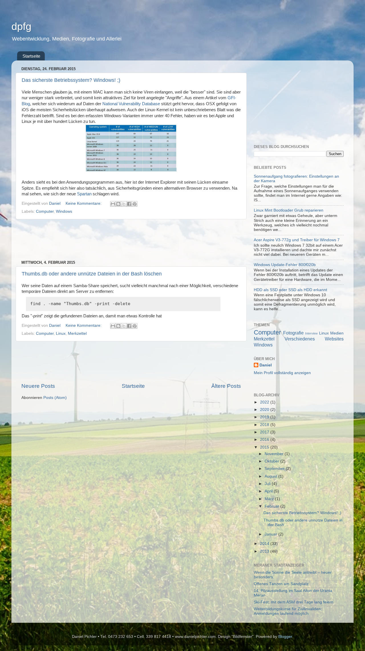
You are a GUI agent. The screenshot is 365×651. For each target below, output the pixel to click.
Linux (61, 333)
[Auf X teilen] (124, 204)
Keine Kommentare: (84, 203)
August (271, 476)
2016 (265, 439)
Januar (271, 534)
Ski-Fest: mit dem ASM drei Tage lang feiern (293, 602)
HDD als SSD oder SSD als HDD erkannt (290, 290)
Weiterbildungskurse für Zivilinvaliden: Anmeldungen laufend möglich (288, 611)
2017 (265, 432)
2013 (265, 551)
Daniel (265, 365)
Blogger (285, 636)
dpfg (21, 26)
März (270, 499)
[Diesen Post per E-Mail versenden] (113, 204)
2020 (265, 409)
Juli (268, 484)
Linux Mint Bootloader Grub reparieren (288, 210)
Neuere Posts (38, 386)
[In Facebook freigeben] (129, 204)
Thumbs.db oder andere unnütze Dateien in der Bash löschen (92, 274)
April (269, 491)
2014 (265, 544)
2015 (265, 447)
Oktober (272, 461)
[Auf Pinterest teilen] (134, 204)
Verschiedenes (300, 338)
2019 (265, 417)
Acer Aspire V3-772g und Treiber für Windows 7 (297, 240)
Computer (45, 211)
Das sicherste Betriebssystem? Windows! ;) (71, 80)
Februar (272, 506)
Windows (64, 211)
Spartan (84, 194)
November (275, 454)
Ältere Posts (226, 386)
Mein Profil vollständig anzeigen (282, 373)
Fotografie (293, 332)
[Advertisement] (131, 240)
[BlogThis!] (118, 204)
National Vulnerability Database (131, 104)
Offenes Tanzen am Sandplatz (281, 584)
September (275, 469)
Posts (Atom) (55, 398)
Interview (311, 333)
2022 (265, 402)
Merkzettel (77, 333)
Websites (334, 338)
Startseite (31, 56)
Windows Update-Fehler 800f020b (285, 265)
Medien (337, 333)
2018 (265, 425)
